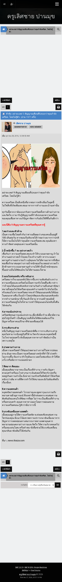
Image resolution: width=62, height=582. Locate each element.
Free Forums (35, 570)
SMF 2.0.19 (19, 567)
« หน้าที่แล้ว (6, 100)
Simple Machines (40, 567)
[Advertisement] (31, 66)
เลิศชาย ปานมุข (23, 123)
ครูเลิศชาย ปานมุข (27, 574)
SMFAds (25, 570)
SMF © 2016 (29, 567)
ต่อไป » (57, 100)
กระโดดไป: (24, 485)
